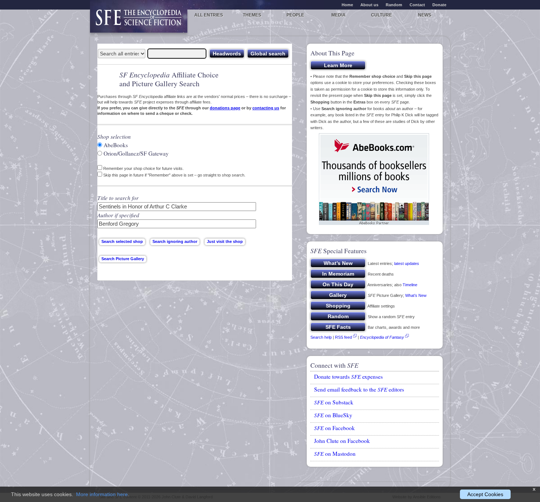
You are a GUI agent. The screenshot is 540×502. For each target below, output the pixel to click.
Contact (417, 5)
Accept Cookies (485, 494)
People (295, 15)
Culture (381, 15)
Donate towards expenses (348, 376)
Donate (439, 5)
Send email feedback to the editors (359, 389)
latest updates (406, 263)
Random (394, 5)
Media (338, 15)
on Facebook (334, 428)
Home (347, 5)
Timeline (410, 285)
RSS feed (343, 337)
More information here (102, 494)
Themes (252, 15)
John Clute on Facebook (342, 440)
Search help (321, 337)
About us (369, 5)
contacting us (265, 108)
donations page (225, 108)
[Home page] (138, 21)
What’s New (415, 295)
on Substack (333, 402)
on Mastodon (335, 453)
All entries (208, 15)
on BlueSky (333, 415)
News (424, 15)
